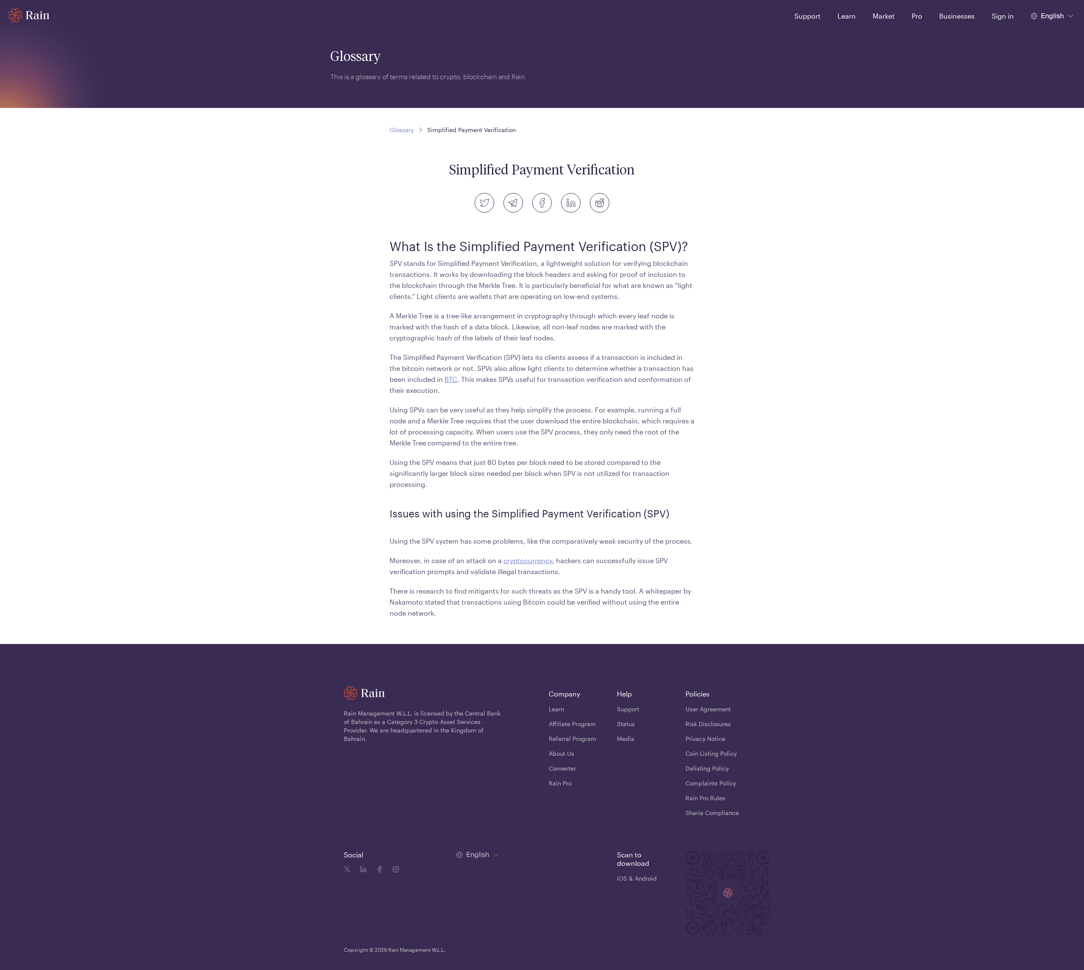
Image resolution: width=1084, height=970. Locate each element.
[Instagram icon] (394, 870)
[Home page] (29, 15)
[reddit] (599, 203)
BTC (451, 379)
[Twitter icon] (347, 870)
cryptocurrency (527, 560)
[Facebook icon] (378, 870)
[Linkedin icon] (362, 870)
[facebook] (542, 203)
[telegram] (513, 203)
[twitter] (484, 203)
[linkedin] (571, 203)
